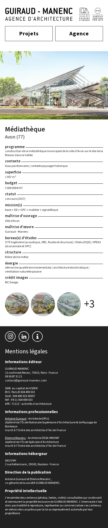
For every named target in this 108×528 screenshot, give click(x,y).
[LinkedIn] (24, 336)
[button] (37, 337)
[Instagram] (10, 336)
